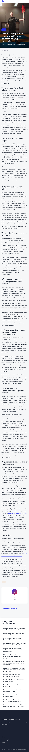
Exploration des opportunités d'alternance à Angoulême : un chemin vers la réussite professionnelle (14, 669)
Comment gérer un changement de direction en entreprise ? (12, 690)
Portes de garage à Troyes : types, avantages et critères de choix (12, 675)
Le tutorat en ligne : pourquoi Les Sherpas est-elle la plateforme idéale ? (14, 628)
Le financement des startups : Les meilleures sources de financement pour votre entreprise (13, 649)
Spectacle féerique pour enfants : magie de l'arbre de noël (14, 685)
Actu (4, 29)
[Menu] (26, 1)
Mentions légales (5, 740)
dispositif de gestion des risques (17, 513)
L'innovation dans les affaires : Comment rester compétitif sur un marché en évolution (14, 656)
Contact (3, 742)
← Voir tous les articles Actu (9, 608)
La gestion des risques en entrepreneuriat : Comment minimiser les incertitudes (14, 644)
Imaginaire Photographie (10, 719)
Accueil (3, 50)
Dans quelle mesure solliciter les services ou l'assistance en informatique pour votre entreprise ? (14, 663)
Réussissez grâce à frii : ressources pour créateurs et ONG (13, 633)
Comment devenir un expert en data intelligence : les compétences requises (13, 705)
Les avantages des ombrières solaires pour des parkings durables (14, 695)
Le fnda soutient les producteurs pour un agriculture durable (13, 680)
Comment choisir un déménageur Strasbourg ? (12, 639)
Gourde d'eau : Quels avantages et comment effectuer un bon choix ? (12, 700)
